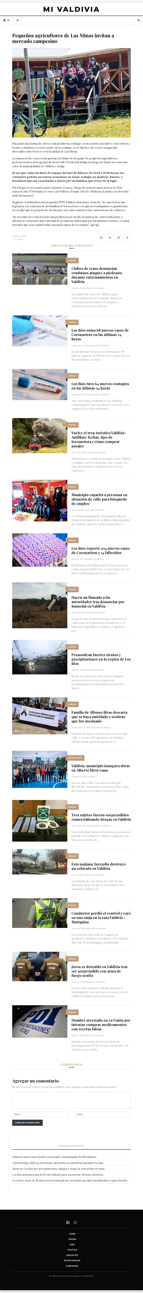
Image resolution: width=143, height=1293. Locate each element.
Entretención (72, 1260)
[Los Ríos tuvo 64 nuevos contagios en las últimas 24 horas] (39, 384)
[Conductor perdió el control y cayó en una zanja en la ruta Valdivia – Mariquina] (39, 912)
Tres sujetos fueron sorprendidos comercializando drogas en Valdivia (101, 817)
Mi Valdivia (71, 9)
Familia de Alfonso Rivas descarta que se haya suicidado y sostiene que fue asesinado (99, 716)
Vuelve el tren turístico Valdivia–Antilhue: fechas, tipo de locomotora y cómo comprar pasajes (99, 439)
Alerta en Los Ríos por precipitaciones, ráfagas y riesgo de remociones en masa (58, 1168)
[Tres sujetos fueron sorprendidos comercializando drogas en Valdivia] (39, 820)
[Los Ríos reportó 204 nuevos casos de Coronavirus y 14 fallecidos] (39, 549)
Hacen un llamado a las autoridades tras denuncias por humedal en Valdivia (98, 601)
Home (72, 1234)
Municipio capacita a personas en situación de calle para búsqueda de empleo (99, 499)
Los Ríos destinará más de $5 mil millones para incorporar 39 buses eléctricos (57, 1174)
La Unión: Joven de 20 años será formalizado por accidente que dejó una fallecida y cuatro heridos (69, 1180)
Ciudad (19, 239)
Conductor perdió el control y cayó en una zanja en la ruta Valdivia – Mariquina (101, 917)
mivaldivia (92, 776)
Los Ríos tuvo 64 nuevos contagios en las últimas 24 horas (100, 385)
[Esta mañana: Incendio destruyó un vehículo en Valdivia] (39, 861)
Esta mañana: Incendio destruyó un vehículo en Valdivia (99, 866)
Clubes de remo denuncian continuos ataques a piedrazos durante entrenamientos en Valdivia (97, 275)
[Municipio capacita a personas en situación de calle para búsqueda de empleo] (39, 500)
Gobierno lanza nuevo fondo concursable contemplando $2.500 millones (54, 1157)
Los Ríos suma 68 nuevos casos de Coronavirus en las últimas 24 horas (100, 334)
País (79, 758)
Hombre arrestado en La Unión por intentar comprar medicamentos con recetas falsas (101, 1024)
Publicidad (72, 1266)
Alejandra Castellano (94, 288)
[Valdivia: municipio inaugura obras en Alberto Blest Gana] (39, 769)
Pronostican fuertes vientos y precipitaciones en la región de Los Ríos (101, 659)
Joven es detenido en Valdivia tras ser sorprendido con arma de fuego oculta (99, 971)
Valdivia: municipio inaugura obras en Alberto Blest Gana (101, 767)
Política (72, 1250)
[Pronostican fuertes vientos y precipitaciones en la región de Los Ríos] (39, 657)
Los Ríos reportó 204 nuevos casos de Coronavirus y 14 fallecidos (101, 550)
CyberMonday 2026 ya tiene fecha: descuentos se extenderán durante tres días (57, 1163)
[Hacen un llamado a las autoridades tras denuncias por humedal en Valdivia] (39, 605)
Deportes (72, 1255)
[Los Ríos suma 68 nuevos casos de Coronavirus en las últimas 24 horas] (39, 330)
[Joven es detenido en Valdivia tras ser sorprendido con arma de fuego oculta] (39, 966)
